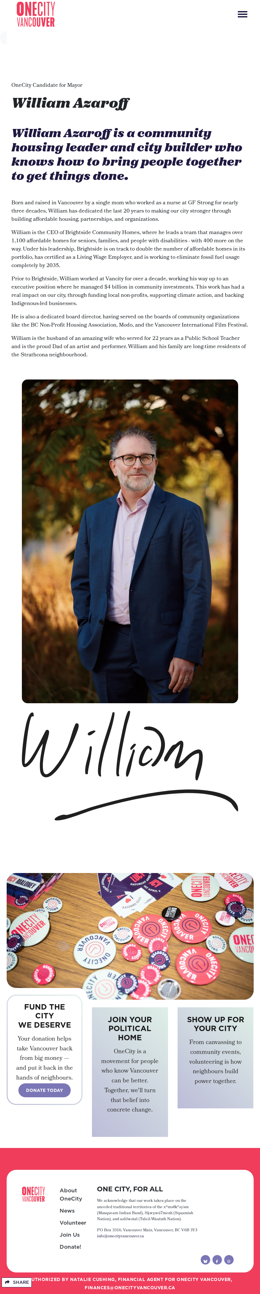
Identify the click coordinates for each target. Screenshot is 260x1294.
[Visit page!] (205, 1260)
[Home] (35, 14)
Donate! (70, 1247)
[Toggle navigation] (242, 14)
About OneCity (71, 1194)
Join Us (70, 1235)
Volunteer (73, 1223)
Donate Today (44, 1090)
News (67, 1210)
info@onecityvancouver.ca (120, 1236)
